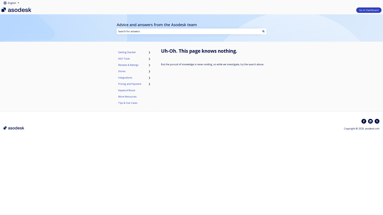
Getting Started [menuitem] (126, 52)
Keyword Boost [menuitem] (126, 90)
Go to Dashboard (369, 10)
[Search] (263, 31)
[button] (149, 52)
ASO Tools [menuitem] (124, 58)
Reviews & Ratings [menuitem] (128, 65)
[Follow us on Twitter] (377, 121)
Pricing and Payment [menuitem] (129, 84)
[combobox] (189, 31)
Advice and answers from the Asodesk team (157, 24)
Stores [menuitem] (122, 71)
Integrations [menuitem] (125, 77)
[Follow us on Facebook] (363, 121)
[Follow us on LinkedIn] (370, 121)
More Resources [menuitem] (127, 96)
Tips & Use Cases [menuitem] (127, 103)
